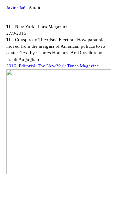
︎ (2, 3)
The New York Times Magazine (68, 65)
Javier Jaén (17, 7)
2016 (11, 65)
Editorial (27, 65)
